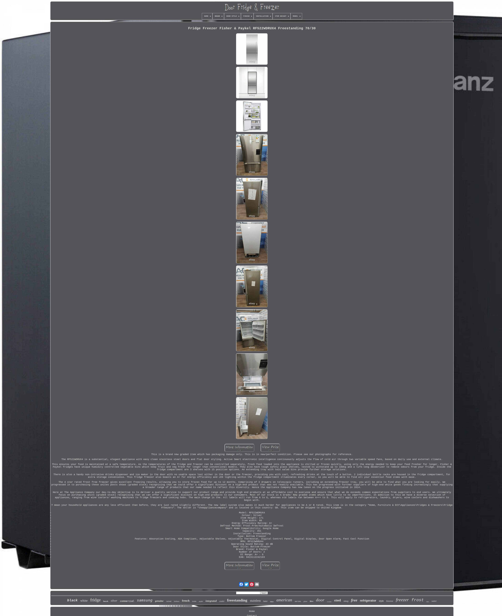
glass (305, 601)
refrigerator (368, 600)
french (186, 600)
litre (311, 601)
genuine (159, 601)
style (381, 601)
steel (337, 600)
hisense (389, 601)
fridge (95, 599)
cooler (221, 601)
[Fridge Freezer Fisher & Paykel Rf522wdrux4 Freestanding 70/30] (252, 49)
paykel (201, 601)
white (84, 600)
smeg (346, 601)
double (194, 601)
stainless (255, 600)
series (298, 601)
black (72, 600)
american (284, 600)
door (320, 600)
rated (168, 601)
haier (265, 601)
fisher (272, 601)
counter (329, 601)
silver (114, 600)
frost (417, 600)
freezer (402, 599)
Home (252, 611)
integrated (211, 600)
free (354, 600)
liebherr (176, 601)
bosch (105, 601)
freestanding (237, 600)
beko (427, 601)
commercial (127, 601)
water (434, 601)
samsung (144, 600)
